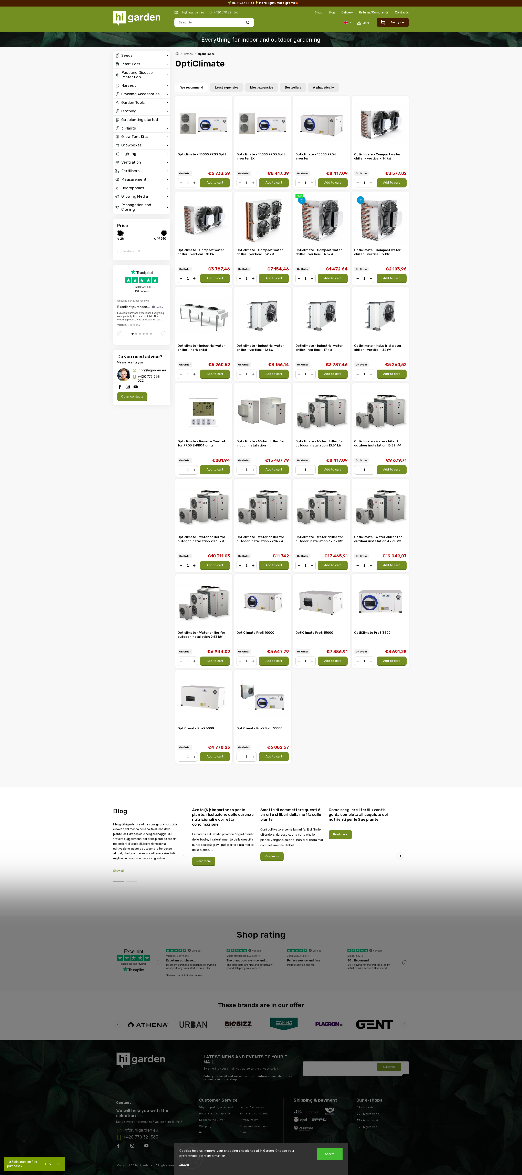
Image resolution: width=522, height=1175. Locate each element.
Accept (329, 1154)
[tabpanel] (223, 836)
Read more (204, 861)
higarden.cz (371, 1107)
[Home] (177, 53)
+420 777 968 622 (149, 378)
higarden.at (370, 1120)
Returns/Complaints (374, 12)
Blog (332, 12)
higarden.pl (370, 1126)
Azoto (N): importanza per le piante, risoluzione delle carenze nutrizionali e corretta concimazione (223, 817)
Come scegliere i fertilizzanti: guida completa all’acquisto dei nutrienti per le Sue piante (358, 814)
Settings (184, 1164)
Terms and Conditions (254, 1113)
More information (212, 1156)
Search (247, 22)
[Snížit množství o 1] (181, 182)
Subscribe (389, 1066)
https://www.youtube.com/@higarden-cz (148, 1146)
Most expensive (261, 87)
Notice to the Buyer (212, 1119)
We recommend (191, 87)
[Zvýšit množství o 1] (194, 182)
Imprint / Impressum (253, 1107)
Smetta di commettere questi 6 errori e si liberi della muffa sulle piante (290, 814)
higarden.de (371, 1113)
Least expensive (226, 87)
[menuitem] (141, 55)
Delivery (347, 12)
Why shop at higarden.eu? (216, 1107)
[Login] (362, 22)
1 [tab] (118, 881)
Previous (184, 855)
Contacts (402, 12)
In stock (131, 251)
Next (401, 855)
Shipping (205, 1126)
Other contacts (132, 396)
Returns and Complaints (215, 1113)
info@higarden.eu (152, 370)
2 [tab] (131, 881)
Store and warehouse (254, 1126)
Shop (318, 12)
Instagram (132, 1146)
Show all (118, 871)
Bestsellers (293, 87)
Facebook (118, 1146)
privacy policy (269, 1068)
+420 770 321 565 (140, 1137)
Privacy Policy (249, 1119)
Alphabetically (323, 87)
